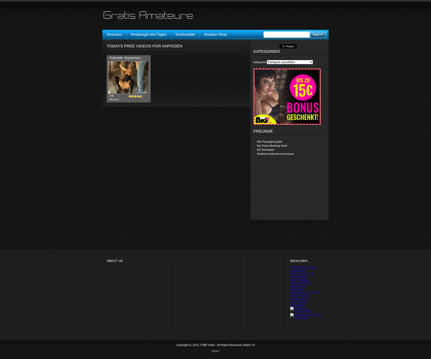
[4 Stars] (138, 96)
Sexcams (114, 34)
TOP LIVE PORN (300, 283)
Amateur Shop (215, 34)
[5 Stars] (140, 96)
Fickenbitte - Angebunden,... (126, 58)
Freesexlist (296, 289)
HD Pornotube (265, 149)
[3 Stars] (135, 96)
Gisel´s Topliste (299, 280)
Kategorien (260, 62)
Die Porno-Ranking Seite (272, 145)
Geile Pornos (298, 286)
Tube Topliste (298, 302)
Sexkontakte (185, 34)
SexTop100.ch (299, 299)
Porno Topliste (299, 295)
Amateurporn (298, 270)
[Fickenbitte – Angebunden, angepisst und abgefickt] (128, 92)
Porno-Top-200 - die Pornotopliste (302, 275)
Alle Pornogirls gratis (269, 141)
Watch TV (249, 345)
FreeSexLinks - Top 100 (304, 292)
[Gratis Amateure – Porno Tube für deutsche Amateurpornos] (149, 19)
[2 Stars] (132, 96)
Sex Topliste (297, 305)
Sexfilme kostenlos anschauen (275, 153)
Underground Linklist (303, 267)
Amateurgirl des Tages (148, 34)
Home (215, 351)
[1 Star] (130, 96)
